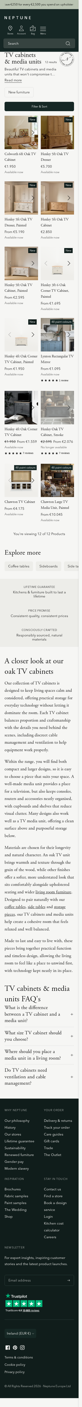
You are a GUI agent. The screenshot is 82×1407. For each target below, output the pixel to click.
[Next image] (33, 133)
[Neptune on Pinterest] (15, 1348)
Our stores (13, 1134)
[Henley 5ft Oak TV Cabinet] (57, 198)
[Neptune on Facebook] (8, 1348)
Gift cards (51, 1141)
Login (48, 1216)
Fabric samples (16, 1196)
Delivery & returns (58, 1120)
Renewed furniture (19, 1155)
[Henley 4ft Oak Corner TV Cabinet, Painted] (21, 334)
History (10, 1127)
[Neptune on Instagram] (22, 1348)
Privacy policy (15, 1372)
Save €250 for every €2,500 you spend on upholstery (39, 4)
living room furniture (53, 892)
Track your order (57, 1127)
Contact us (52, 1189)
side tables (36, 907)
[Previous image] (10, 133)
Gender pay (14, 1161)
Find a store (53, 1196)
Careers (50, 1237)
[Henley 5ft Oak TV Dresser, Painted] (21, 198)
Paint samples (15, 1203)
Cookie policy (15, 1365)
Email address (18, 1275)
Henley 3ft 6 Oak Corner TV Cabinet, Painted (55, 291)
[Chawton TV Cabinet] (21, 480)
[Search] (68, 43)
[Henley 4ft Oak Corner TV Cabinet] (21, 407)
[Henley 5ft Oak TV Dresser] (57, 132)
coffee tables (15, 907)
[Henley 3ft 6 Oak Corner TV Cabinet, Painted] (57, 263)
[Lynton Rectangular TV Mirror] (57, 334)
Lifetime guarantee (19, 1141)
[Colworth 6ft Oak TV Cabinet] (21, 132)
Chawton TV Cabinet (20, 502)
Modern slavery (17, 1168)
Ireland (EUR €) (19, 1333)
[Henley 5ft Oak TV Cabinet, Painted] (21, 263)
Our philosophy (17, 1120)
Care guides (53, 1134)
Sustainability (15, 1148)
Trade (48, 1148)
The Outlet (52, 1155)
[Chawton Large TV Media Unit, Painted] (57, 480)
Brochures (13, 1189)
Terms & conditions (19, 1357)
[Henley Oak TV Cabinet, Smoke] (57, 407)
